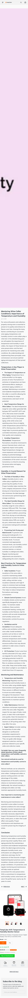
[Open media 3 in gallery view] (16, 923)
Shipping (2, 952)
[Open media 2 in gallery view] (11, 923)
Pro (10, 943)
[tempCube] (8, 2)
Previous (6, 886)
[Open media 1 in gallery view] (7, 923)
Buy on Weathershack (7, 955)
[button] (21, 2)
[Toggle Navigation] (2, 2)
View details (14, 971)
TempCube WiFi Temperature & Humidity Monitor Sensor (12, 931)
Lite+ (3, 943)
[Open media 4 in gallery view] (21, 923)
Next (23, 886)
